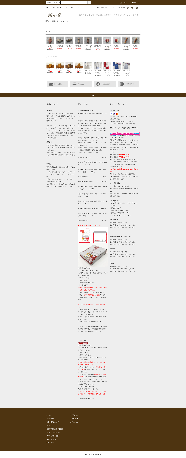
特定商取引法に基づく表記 (54, 429)
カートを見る (74, 418)
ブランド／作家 (69, 7)
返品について (50, 425)
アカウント (125, 2)
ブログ (112, 7)
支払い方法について (52, 418)
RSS (47, 443)
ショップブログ (51, 439)
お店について (80, 7)
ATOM (52, 443)
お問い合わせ (121, 7)
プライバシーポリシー (53, 432)
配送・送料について (52, 422)
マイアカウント (75, 415)
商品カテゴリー (57, 7)
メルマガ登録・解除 (102, 7)
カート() (137, 2)
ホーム (48, 7)
